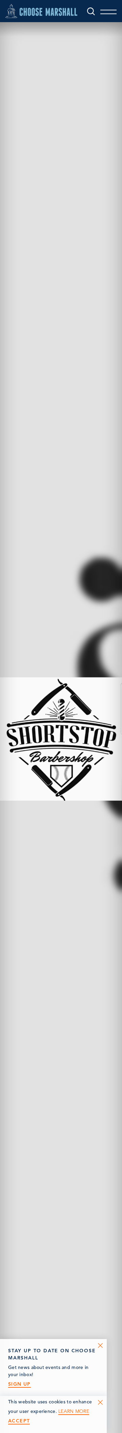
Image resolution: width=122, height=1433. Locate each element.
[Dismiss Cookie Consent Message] (100, 1402)
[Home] (41, 11)
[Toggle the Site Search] (91, 11)
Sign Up (19, 1384)
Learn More (73, 1411)
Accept (19, 1421)
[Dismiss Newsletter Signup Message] (100, 1345)
